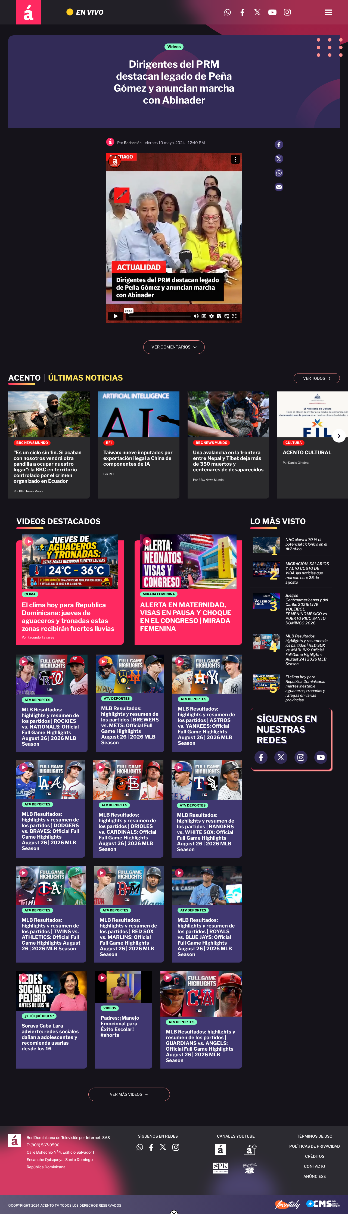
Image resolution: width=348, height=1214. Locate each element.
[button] (339, 436)
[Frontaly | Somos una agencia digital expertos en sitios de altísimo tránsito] (287, 1205)
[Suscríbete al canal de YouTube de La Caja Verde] (250, 1169)
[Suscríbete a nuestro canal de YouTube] (272, 12)
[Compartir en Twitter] (279, 158)
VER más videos (131, 1094)
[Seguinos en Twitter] (280, 757)
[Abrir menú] (328, 12)
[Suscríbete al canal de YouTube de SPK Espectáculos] (220, 1169)
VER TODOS (317, 377)
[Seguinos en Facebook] (261, 757)
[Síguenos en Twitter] (257, 12)
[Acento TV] (28, 12)
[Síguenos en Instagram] (287, 12)
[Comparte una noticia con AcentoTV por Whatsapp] (227, 12)
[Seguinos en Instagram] (300, 757)
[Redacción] (110, 144)
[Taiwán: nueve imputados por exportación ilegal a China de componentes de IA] (138, 436)
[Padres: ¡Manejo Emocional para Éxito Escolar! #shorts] (123, 1020)
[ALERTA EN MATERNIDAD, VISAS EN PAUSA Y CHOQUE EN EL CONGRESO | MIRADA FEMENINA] (188, 589)
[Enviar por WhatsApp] (279, 173)
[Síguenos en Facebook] (242, 12)
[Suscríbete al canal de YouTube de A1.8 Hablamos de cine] (250, 1150)
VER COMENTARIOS (176, 347)
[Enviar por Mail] (279, 187)
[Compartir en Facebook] (279, 144)
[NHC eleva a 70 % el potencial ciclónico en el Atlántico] (291, 545)
